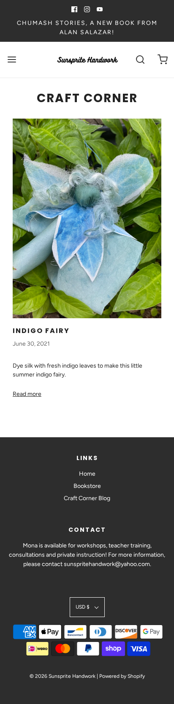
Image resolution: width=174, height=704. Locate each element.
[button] (87, 607)
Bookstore (87, 486)
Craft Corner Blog (87, 498)
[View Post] (87, 218)
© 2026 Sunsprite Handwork (62, 676)
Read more (27, 394)
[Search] (140, 59)
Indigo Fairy (41, 331)
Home (87, 473)
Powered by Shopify (122, 676)
